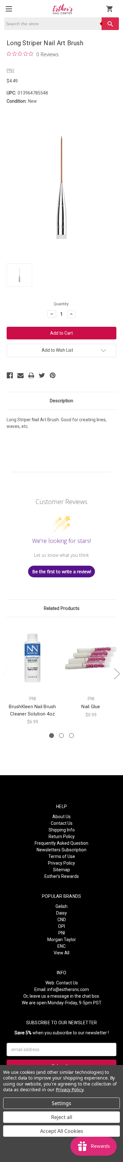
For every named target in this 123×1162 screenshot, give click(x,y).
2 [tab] (61, 735)
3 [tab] (71, 735)
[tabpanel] (32, 674)
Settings (61, 1103)
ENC (61, 946)
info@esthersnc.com (68, 989)
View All (61, 952)
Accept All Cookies (61, 1131)
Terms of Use (61, 856)
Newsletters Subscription (61, 849)
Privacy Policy (61, 863)
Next (116, 673)
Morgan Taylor (61, 939)
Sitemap (61, 869)
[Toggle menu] (8, 8)
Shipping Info (62, 829)
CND (61, 919)
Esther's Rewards (61, 876)
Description (61, 401)
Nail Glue (90, 706)
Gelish (61, 906)
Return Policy (62, 836)
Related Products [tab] (61, 608)
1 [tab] (51, 735)
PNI (61, 932)
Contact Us (62, 823)
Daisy (61, 913)
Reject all (61, 1117)
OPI (61, 926)
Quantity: (61, 303)
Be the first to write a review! (61, 572)
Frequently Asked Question (61, 843)
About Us (61, 816)
